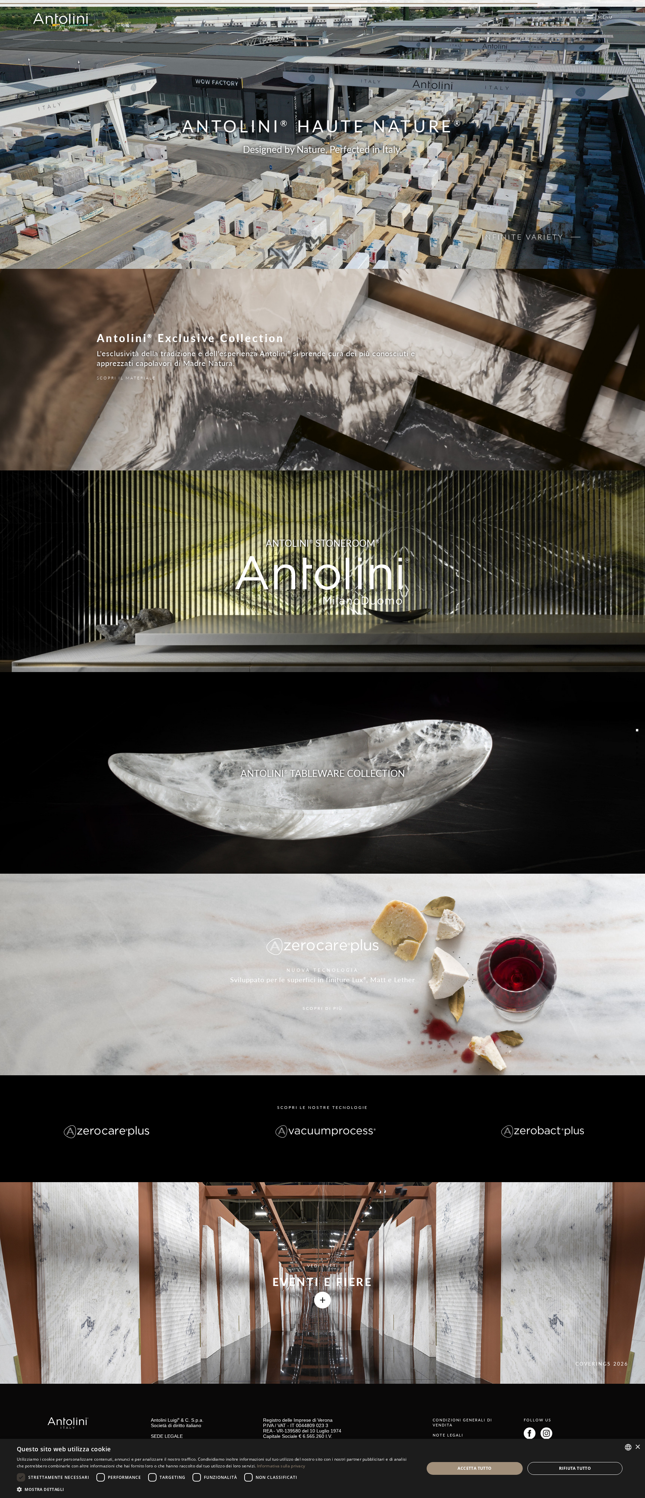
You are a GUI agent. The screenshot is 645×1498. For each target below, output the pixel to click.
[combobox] (628, 1447)
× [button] (637, 1447)
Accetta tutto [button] (474, 1468)
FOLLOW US (537, 1419)
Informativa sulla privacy (281, 1466)
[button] (214, 1489)
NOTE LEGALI (448, 1435)
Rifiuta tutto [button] (575, 1468)
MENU (603, 17)
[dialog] (322, 1468)
